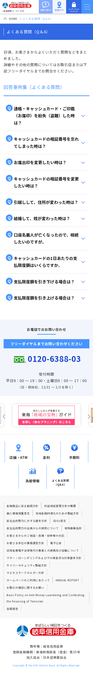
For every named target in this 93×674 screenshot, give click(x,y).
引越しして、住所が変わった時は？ (43, 201)
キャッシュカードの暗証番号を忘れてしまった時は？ (43, 142)
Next (89, 416)
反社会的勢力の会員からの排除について (32, 528)
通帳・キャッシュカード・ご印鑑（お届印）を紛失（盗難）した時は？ (41, 115)
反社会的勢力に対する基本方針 (27, 521)
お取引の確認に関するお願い (25, 587)
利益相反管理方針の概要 (60, 506)
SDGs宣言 (59, 521)
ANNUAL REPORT (67, 580)
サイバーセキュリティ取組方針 (27, 565)
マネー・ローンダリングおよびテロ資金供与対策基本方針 (44, 558)
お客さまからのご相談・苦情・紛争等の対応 (35, 535)
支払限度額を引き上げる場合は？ (41, 297)
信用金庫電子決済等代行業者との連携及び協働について (43, 550)
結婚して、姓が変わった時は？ (39, 218)
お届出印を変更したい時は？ (37, 162)
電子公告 (56, 543)
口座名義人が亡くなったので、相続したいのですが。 (43, 238)
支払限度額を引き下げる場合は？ (41, 281)
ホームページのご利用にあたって (28, 580)
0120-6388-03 (54, 358)
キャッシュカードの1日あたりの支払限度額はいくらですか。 (42, 261)
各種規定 (12, 609)
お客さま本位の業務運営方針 (25, 543)
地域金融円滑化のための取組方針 (57, 513)
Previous (4, 416)
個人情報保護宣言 (18, 513)
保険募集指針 (73, 528)
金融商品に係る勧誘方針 (22, 506)
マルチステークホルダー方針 (25, 573)
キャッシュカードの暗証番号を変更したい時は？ (43, 182)
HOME (13, 18)
